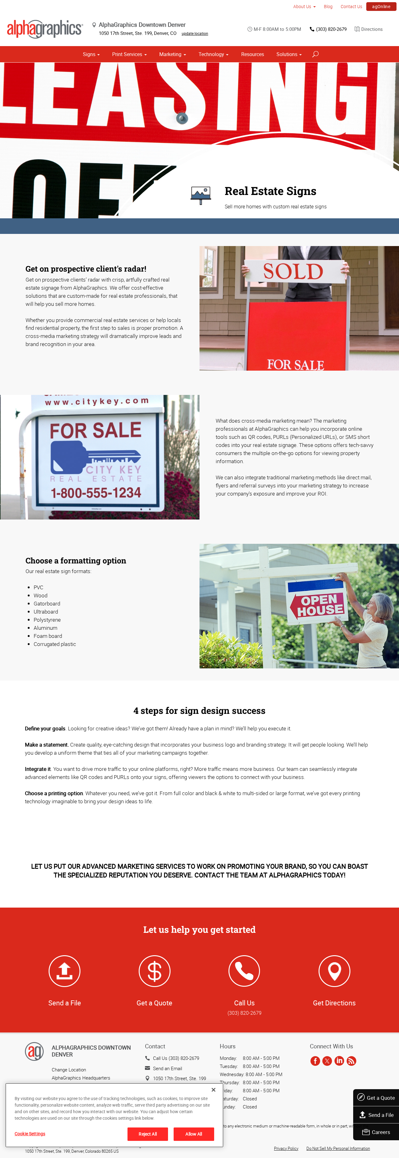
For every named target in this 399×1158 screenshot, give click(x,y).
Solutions (286, 54)
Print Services (127, 54)
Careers (381, 1132)
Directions (372, 29)
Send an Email (167, 1068)
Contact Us (351, 6)
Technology (211, 54)
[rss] (351, 1061)
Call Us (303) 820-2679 (176, 1058)
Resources (252, 54)
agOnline (381, 6)
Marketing (170, 54)
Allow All (193, 1134)
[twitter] (327, 1061)
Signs (89, 54)
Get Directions (334, 1002)
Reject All (147, 1134)
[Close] (213, 1090)
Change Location (69, 1069)
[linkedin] (339, 1061)
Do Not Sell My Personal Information (338, 1148)
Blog (328, 6)
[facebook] (315, 1061)
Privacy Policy (286, 1148)
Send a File (381, 1114)
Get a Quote (381, 1097)
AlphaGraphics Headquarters (81, 1078)
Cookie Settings (30, 1134)
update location (195, 33)
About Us (302, 6)
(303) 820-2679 (331, 29)
